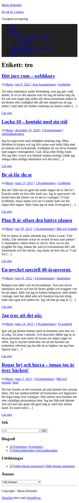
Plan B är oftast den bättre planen (37, 220)
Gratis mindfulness (22, 51)
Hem (13, 25)
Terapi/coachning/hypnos (34, 36)
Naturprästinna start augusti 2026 (31, 47)
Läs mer (7, 113)
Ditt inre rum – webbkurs (28, 75)
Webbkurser (25, 44)
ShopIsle (8, 498)
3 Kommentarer (46, 324)
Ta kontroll (65, 324)
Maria (13, 55)
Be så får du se (17, 174)
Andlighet (64, 84)
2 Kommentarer (52, 130)
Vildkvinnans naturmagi (59, 466)
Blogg (14, 29)
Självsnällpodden (46, 450)
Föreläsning (25, 40)
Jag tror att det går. (22, 315)
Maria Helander (12, 5)
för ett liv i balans (13, 12)
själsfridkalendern (13, 134)
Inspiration (63, 278)
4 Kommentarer (44, 278)
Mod (15, 382)
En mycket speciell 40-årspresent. (36, 269)
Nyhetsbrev (35, 447)
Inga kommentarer (44, 84)
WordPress (33, 498)
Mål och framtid (67, 229)
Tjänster (15, 33)
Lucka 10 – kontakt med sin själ (34, 121)
